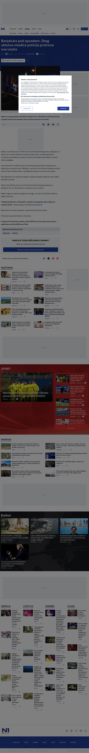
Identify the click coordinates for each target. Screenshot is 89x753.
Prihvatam (63, 108)
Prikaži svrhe (26, 108)
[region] (45, 94)
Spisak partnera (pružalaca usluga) (30, 103)
